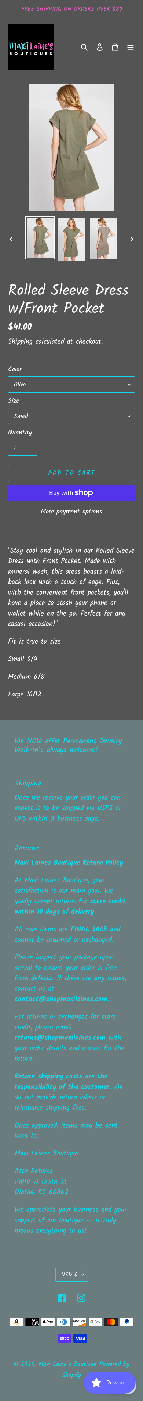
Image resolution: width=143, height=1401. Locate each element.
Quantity (20, 433)
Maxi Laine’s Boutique (67, 1364)
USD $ (69, 1274)
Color (15, 370)
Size (13, 401)
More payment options (71, 512)
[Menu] (130, 47)
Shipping (20, 341)
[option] (40, 238)
